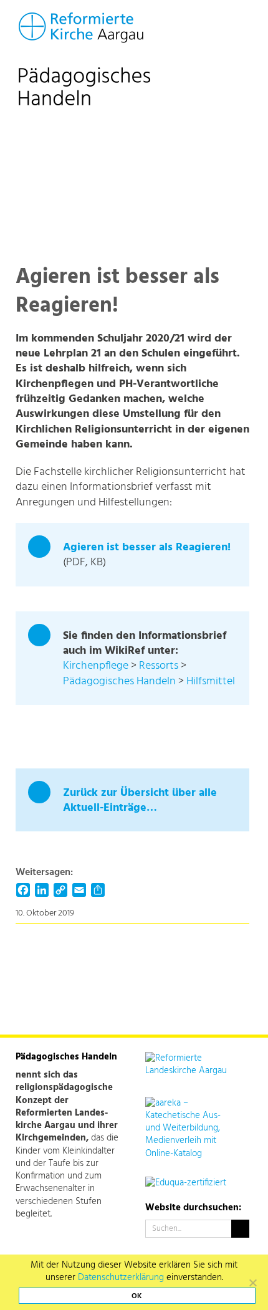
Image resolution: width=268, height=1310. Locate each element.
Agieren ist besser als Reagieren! (147, 547)
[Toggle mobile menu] (240, 23)
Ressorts (158, 666)
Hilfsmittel (210, 681)
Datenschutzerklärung (121, 1277)
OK (137, 1296)
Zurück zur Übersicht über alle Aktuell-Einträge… (140, 800)
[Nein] (252, 1282)
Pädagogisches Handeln (119, 681)
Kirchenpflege (95, 666)
